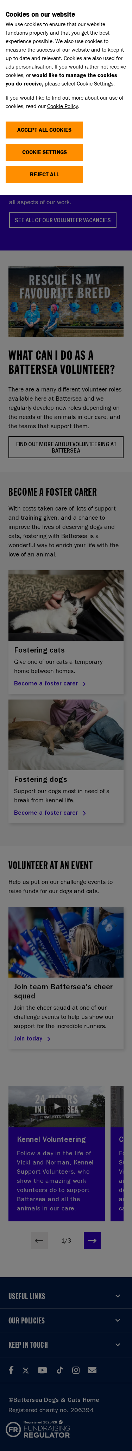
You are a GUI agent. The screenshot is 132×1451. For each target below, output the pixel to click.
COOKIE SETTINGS (44, 152)
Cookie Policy (62, 106)
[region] (66, 97)
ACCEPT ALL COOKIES (44, 130)
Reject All (44, 174)
